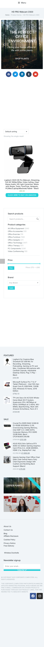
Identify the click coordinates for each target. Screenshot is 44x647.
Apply (11, 288)
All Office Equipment (16, 228)
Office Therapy (14, 245)
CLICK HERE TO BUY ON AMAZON (22, 195)
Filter (11, 268)
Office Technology (15, 243)
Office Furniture (14, 237)
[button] (22, 2)
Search (37, 219)
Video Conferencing (16, 251)
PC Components (14, 248)
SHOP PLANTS (22, 58)
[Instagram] (40, 596)
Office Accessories (15, 231)
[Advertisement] (22, 320)
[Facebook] (33, 596)
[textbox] (23, 282)
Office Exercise (14, 234)
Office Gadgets (14, 240)
